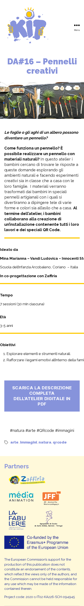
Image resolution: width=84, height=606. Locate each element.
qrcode (60, 442)
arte (14, 442)
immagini (28, 442)
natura (45, 442)
